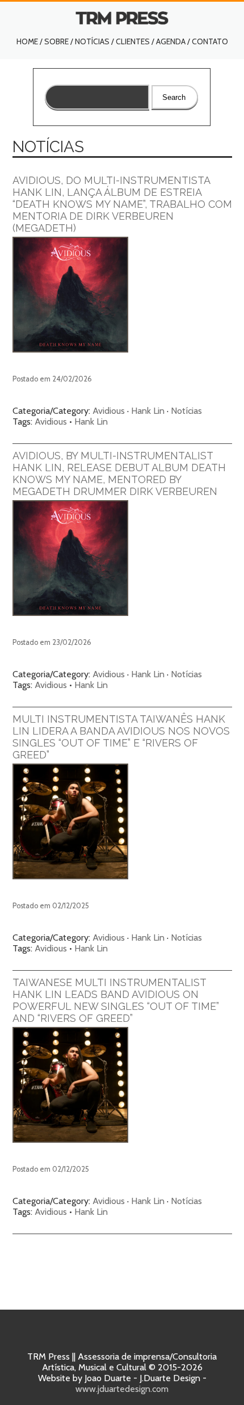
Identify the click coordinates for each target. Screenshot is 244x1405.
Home (27, 41)
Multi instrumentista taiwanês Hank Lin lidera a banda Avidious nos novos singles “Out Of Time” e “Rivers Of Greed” (121, 737)
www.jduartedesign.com (122, 1388)
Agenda (171, 41)
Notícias (92, 41)
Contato (210, 41)
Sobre (56, 41)
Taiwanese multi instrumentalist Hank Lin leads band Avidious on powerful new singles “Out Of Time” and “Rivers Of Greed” (115, 1000)
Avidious (108, 410)
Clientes (133, 41)
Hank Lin (148, 410)
